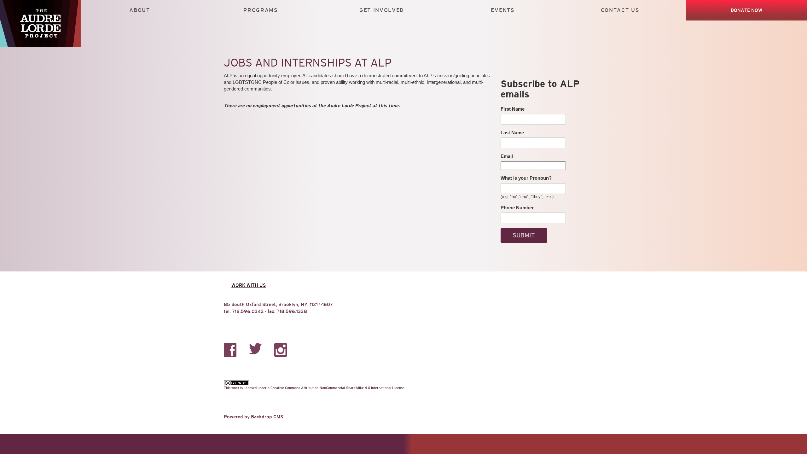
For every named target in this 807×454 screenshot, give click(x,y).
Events (502, 10)
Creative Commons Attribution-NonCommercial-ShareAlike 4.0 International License (337, 388)
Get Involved (381, 10)
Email (507, 156)
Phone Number (517, 207)
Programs (260, 10)
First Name (513, 109)
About (139, 10)
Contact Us (620, 10)
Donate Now (746, 10)
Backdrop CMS (267, 416)
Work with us (248, 285)
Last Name (512, 132)
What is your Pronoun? (526, 178)
